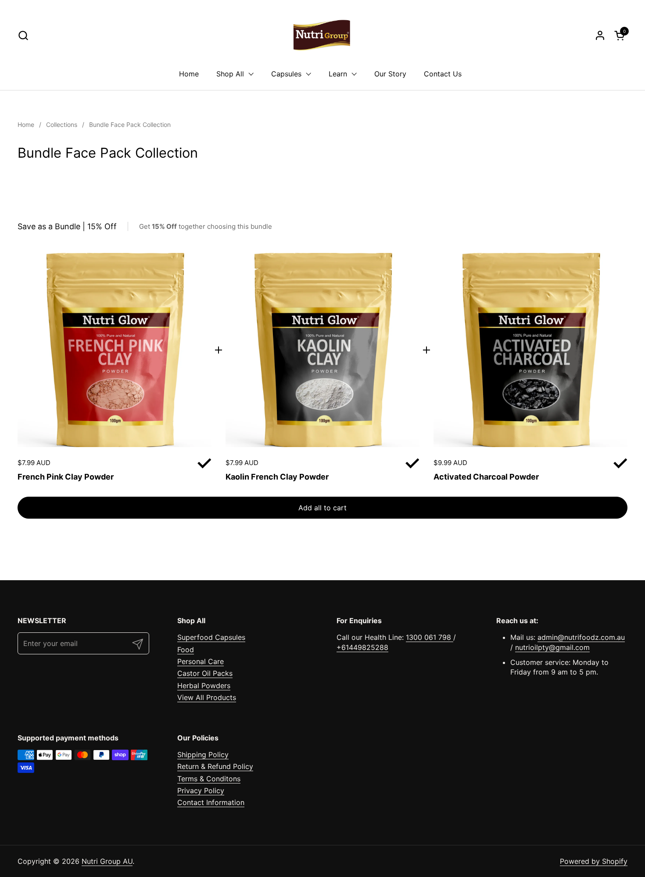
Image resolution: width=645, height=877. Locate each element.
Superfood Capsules (211, 637)
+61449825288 (362, 647)
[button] (23, 35)
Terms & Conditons (208, 778)
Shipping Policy (203, 754)
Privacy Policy (200, 790)
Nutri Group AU (107, 861)
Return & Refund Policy (215, 766)
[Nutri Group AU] (322, 35)
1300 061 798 (429, 637)
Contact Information (210, 802)
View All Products (206, 697)
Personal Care (200, 661)
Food (185, 649)
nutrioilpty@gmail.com (552, 647)
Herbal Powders (203, 685)
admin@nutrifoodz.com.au (581, 637)
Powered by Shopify (593, 861)
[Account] (600, 35)
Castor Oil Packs (205, 673)
